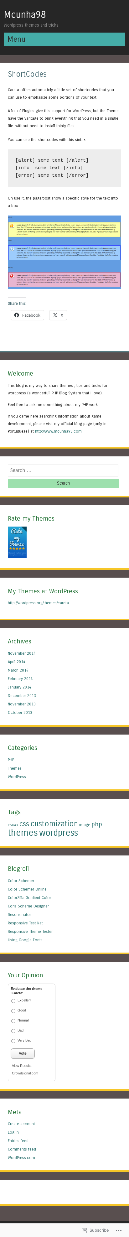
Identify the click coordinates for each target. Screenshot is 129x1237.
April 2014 (16, 661)
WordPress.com (21, 1157)
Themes (15, 768)
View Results (22, 1066)
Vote (23, 1053)
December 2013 (22, 695)
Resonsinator (19, 914)
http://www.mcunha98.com (58, 431)
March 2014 (18, 670)
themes (23, 832)
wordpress (58, 833)
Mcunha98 (25, 14)
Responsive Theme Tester (30, 931)
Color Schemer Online (27, 889)
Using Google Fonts (25, 940)
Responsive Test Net (25, 923)
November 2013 (22, 704)
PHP (11, 759)
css (24, 823)
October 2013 (20, 712)
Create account (21, 1123)
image (84, 825)
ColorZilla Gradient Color (29, 897)
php (96, 824)
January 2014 (19, 687)
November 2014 (22, 653)
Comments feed (22, 1149)
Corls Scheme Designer (28, 906)
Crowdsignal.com (25, 1073)
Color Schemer (21, 880)
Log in (13, 1132)
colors (13, 825)
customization (54, 824)
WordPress (17, 776)
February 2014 (20, 678)
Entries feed (18, 1140)
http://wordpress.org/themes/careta (38, 602)
